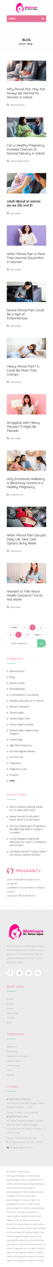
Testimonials (13, 1013)
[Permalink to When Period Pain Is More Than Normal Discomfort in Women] (26, 244)
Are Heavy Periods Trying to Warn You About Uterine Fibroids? (28, 853)
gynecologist (16, 213)
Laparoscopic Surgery (17, 1056)
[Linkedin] (28, 973)
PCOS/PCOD (16, 757)
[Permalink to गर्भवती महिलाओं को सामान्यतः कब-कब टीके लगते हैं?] (26, 192)
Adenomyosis (13, 1065)
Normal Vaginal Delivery (20, 161)
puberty (14, 774)
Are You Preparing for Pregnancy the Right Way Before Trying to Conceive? (28, 829)
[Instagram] (38, 973)
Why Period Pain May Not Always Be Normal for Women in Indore (26, 93)
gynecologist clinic (20, 718)
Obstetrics (12, 1046)
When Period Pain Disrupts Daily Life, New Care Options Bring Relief (26, 539)
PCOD (10, 1070)
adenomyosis (16, 382)
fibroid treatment (17, 105)
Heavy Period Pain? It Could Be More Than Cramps (23, 370)
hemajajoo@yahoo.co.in (21, 1147)
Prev (15, 627)
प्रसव (12, 780)
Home (22, 43)
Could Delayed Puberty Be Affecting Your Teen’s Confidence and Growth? (28, 842)
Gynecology (12, 1051)
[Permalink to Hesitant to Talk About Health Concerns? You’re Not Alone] (26, 582)
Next (37, 634)
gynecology (16, 739)
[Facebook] (10, 973)
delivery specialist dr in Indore (26, 700)
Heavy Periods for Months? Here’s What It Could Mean (24, 818)
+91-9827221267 (34, 1142)
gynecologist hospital (22, 724)
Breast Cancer (17, 683)
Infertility (11, 1075)
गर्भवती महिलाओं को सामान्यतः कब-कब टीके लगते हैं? (24, 204)
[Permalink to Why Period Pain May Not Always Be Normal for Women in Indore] (26, 80)
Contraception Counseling (24, 694)
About (10, 1003)
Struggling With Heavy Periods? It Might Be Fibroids (23, 427)
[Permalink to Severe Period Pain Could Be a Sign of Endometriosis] (26, 301)
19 (27, 634)
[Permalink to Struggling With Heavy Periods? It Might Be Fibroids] (26, 413)
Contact (10, 1017)
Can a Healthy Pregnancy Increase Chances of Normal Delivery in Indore (26, 149)
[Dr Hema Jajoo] (26, 7)
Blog (29, 43)
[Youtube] (19, 973)
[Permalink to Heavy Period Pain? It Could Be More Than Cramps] (26, 357)
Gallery (10, 1008)
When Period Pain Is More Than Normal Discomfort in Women (26, 258)
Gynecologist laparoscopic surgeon (24, 732)
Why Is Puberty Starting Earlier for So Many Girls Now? (26, 808)
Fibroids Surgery (14, 1060)
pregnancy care (17, 494)
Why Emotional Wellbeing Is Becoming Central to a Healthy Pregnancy (26, 483)
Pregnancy (15, 763)
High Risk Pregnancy (21, 745)
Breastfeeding (17, 688)
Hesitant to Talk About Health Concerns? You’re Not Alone (25, 595)
